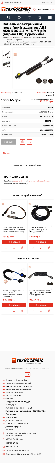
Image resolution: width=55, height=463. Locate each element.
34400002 (5, 339)
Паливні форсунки (14, 392)
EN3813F (13, 349)
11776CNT (5, 349)
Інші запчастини (13, 396)
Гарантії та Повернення (17, 424)
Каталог (16, 37)
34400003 (22, 341)
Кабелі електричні (14, 40)
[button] (43, 9)
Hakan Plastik (47, 135)
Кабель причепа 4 (28, 329)
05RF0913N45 (34, 332)
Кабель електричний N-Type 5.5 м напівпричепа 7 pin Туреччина (40, 293)
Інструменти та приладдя (18, 402)
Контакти (10, 430)
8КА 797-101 (13, 341)
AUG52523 (24, 346)
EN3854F (25, 344)
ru (52, 2)
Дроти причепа (21, 332)
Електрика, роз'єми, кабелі (35, 37)
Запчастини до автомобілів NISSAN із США (26, 411)
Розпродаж (11, 414)
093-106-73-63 (12, 447)
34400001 (29, 337)
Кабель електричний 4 (32, 322)
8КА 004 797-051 (42, 339)
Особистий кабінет (13, 2)
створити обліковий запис (39, 181)
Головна (6, 37)
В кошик (9, 142)
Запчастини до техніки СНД (19, 408)
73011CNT (21, 349)
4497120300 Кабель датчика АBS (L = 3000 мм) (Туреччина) (39, 230)
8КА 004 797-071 (17, 337)
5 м (38, 329)
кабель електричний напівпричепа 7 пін (31, 334)
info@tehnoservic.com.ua (17, 450)
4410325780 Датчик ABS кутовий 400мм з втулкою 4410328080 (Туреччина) (14, 230)
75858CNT (30, 349)
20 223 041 (30, 339)
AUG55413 (41, 346)
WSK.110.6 (5, 346)
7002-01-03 (6, 344)
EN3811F (43, 344)
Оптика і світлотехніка (16, 380)
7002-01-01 (14, 346)
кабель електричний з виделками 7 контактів (25, 320)
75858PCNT (16, 344)
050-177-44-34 (12, 443)
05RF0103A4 (17, 327)
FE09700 (33, 346)
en (47, 2)
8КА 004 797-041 (18, 339)
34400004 (46, 341)
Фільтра (9, 399)
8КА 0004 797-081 (42, 337)
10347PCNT (34, 344)
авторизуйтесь (19, 181)
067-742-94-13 (44, 9)
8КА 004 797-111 (34, 341)
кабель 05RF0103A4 (31, 327)
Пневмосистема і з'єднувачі (19, 386)
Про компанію (12, 417)
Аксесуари (11, 405)
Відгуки (6, 153)
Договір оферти (13, 427)
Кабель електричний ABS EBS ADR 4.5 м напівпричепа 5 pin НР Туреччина (14, 294)
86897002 (5, 337)
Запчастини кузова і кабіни (18, 389)
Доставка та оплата (15, 421)
